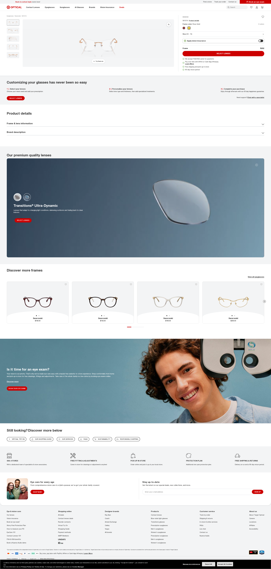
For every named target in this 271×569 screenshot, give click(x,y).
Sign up (257, 492)
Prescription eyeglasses (159, 525)
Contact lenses (156, 515)
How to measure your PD (15, 529)
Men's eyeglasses (157, 529)
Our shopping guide (43, 439)
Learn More (189, 64)
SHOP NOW (37, 492)
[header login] (257, 7)
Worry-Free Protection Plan (16, 525)
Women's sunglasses (158, 543)
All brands (108, 532)
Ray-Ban (108, 515)
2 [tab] (104, 315)
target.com (33, 558)
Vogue (107, 529)
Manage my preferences (191, 564)
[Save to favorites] (263, 17)
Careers (252, 518)
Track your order (220, 2)
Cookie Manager (78, 567)
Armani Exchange (111, 522)
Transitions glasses (158, 522)
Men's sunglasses (157, 539)
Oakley (107, 525)
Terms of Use (39, 567)
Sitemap (23, 558)
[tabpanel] (38, 303)
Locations (252, 522)
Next (264, 301)
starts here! (27, 2)
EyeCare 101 (11, 532)
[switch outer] (261, 41)
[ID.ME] (60, 543)
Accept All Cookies (225, 564)
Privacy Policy (26, 567)
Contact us (232, 2)
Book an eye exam (13, 522)
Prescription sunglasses (159, 536)
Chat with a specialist (255, 97)
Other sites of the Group (47, 558)
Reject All (208, 564)
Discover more (13, 381)
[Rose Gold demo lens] (189, 28)
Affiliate (252, 525)
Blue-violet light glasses (159, 518)
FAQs (86, 439)
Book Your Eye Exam (17, 388)
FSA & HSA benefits (14, 539)
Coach (107, 518)
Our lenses (10, 515)
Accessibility (253, 529)
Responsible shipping (129, 439)
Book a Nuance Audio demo (16, 543)
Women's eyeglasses (158, 532)
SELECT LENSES (15, 98)
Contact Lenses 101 (14, 536)
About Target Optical (256, 515)
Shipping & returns (206, 518)
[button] (251, 7)
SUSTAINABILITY (104, 439)
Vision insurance (12, 518)
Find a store (207, 2)
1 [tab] (36, 315)
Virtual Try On (63, 525)
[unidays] (62, 539)
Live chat (203, 529)
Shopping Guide (63, 529)
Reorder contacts (64, 522)
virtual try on (18, 439)
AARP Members (63, 536)
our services (67, 439)
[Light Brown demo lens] (184, 28)
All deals (61, 515)
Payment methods (64, 532)
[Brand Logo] (185, 17)
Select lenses (223, 53)
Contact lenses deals (65, 518)
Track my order (205, 515)
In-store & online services (208, 522)
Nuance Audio (204, 536)
